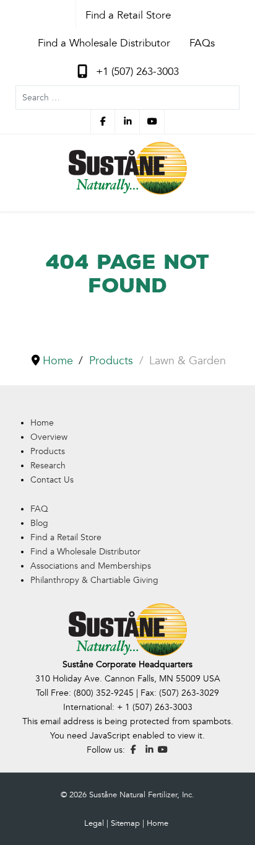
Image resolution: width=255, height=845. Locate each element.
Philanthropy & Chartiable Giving (94, 580)
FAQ (39, 509)
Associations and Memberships (90, 566)
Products (47, 451)
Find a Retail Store (66, 537)
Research (48, 465)
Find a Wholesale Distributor (85, 551)
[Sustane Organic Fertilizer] (127, 168)
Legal (94, 823)
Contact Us (52, 480)
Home (42, 423)
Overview (48, 437)
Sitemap (125, 823)
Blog (39, 523)
